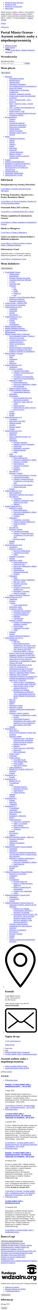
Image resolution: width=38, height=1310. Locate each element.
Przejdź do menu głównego (14, 3)
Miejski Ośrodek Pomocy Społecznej (17, 1052)
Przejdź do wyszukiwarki (13, 6)
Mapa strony (9, 8)
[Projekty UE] (5, 27)
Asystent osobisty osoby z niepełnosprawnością (21, 1054)
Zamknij (30, 18)
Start (6, 1050)
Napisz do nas (9, 1045)
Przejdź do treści (10, 4)
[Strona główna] (19, 24)
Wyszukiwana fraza (7, 61)
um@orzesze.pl (15, 1041)
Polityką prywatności (20, 14)
